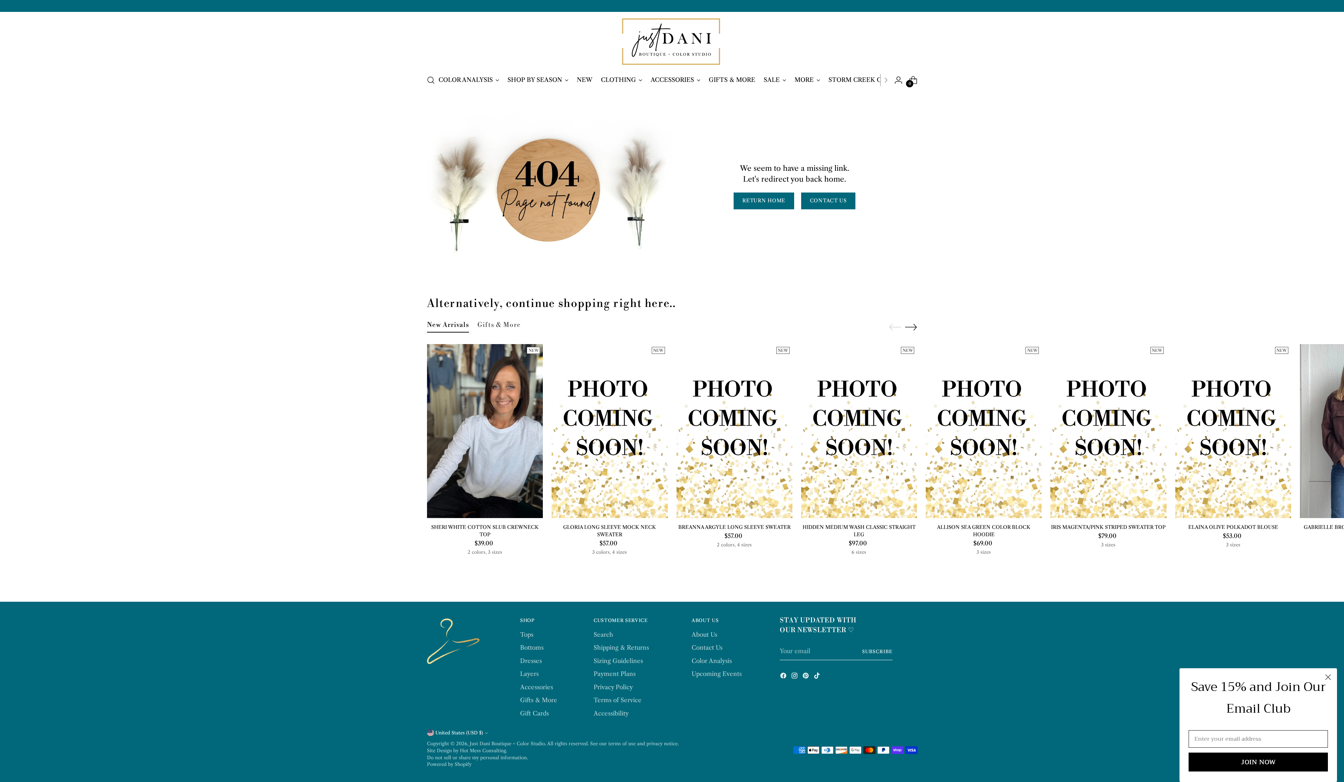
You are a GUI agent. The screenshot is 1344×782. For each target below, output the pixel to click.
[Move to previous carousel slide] (895, 327)
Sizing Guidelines (618, 660)
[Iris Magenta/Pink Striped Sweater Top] (1108, 431)
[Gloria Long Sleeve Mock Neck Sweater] (609, 431)
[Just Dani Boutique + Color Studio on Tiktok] (817, 677)
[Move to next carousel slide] (911, 327)
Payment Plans (615, 673)
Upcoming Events (717, 673)
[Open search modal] (431, 80)
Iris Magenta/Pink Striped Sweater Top (1108, 527)
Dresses (531, 660)
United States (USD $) (459, 732)
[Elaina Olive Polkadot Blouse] (1233, 431)
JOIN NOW (1258, 762)
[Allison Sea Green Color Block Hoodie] (984, 431)
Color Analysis (712, 660)
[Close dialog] (1328, 677)
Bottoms (532, 647)
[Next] (886, 80)
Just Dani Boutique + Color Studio (507, 743)
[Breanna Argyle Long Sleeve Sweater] (734, 431)
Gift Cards (534, 713)
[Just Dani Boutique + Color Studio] (672, 42)
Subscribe (877, 651)
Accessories (536, 687)
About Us (704, 634)
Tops (526, 634)
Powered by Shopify (449, 764)
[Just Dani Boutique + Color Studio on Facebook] (784, 677)
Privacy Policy (613, 687)
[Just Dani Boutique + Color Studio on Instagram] (795, 677)
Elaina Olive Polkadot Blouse (1233, 527)
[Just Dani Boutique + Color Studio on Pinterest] (806, 677)
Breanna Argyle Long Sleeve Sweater (734, 527)
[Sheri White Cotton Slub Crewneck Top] (485, 431)
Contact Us (707, 647)
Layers (529, 673)
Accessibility (611, 713)
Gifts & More (538, 700)
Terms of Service (618, 700)
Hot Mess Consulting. (483, 750)
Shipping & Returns (621, 647)
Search (603, 634)
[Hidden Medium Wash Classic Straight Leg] (859, 431)
